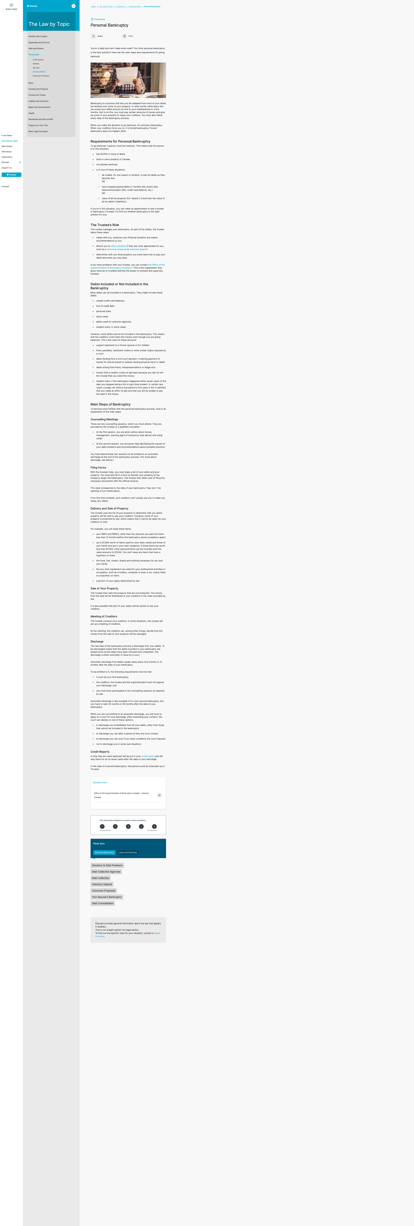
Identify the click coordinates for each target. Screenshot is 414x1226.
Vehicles (36, 64)
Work (31, 83)
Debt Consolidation (103, 903)
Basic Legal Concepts (38, 131)
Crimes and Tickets (37, 95)
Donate (12, 175)
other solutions (118, 246)
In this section (38, 60)
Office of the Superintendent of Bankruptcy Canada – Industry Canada (121, 795)
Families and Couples (38, 36)
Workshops (7, 151)
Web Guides (7, 146)
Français (5, 186)
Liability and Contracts (39, 101)
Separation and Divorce (39, 42)
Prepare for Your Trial (38, 125)
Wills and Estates (36, 48)
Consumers (34, 54)
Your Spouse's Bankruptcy (107, 896)
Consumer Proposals (103, 890)
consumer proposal (116, 249)
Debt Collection (100, 878)
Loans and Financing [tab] (127, 852)
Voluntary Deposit (102, 884)
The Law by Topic (10, 141)
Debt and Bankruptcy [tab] (104, 852)
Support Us (7, 168)
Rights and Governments (39, 107)
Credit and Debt (39, 72)
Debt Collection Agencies (106, 871)
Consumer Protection (41, 76)
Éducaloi (5, 162)
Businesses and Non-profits (41, 119)
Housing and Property (38, 89)
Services (36, 68)
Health (31, 113)
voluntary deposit (139, 249)
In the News (7, 135)
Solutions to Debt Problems (107, 865)
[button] (73, 6)
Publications (7, 157)
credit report (147, 756)
